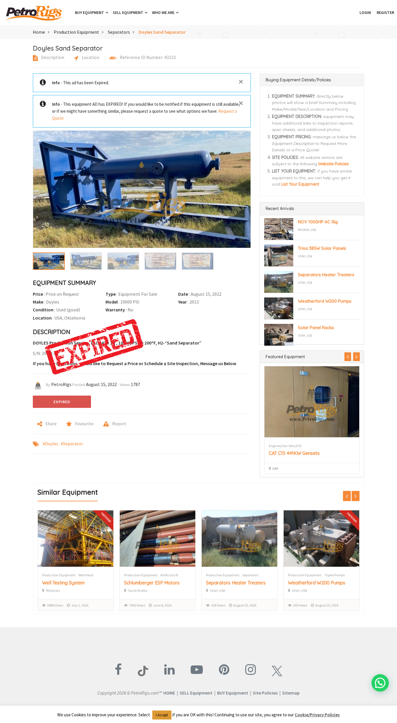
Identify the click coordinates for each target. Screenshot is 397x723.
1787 (135, 384)
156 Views (218, 605)
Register (385, 12)
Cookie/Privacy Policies (317, 714)
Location (90, 57)
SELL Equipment (196, 693)
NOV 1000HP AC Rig (318, 222)
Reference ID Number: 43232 (147, 57)
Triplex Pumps (334, 575)
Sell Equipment (128, 12)
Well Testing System (63, 583)
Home (39, 32)
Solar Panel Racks (316, 327)
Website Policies (333, 163)
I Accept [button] (162, 715)
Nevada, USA (307, 230)
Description (52, 57)
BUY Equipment (232, 693)
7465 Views (137, 605)
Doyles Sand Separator (162, 32)
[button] (354, 12)
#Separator (72, 443)
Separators (119, 32)
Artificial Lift (169, 575)
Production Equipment (76, 32)
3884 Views (55, 605)
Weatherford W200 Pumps (324, 301)
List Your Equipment (300, 184)
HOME (169, 693)
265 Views (300, 605)
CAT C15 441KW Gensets (294, 453)
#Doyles (50, 443)
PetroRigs (61, 384)
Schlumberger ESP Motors (152, 583)
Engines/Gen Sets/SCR (285, 446)
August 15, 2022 (101, 384)
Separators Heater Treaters (326, 274)
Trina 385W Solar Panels (322, 248)
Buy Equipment (90, 12)
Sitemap (291, 693)
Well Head (85, 575)
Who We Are (163, 12)
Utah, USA (305, 256)
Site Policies (265, 693)
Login (365, 12)
